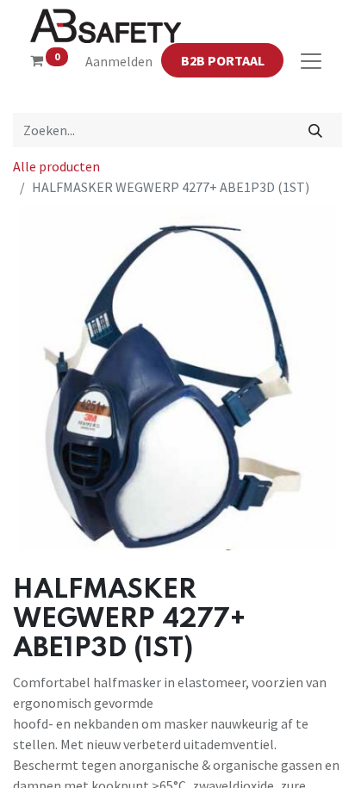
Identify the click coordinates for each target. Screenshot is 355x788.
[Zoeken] (316, 130)
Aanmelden (119, 61)
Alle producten (56, 166)
